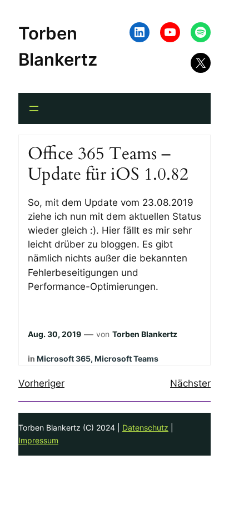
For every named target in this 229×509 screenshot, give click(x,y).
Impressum (38, 440)
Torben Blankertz (144, 334)
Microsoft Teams (126, 358)
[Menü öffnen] (34, 108)
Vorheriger (41, 383)
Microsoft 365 (64, 358)
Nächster (190, 383)
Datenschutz (145, 427)
